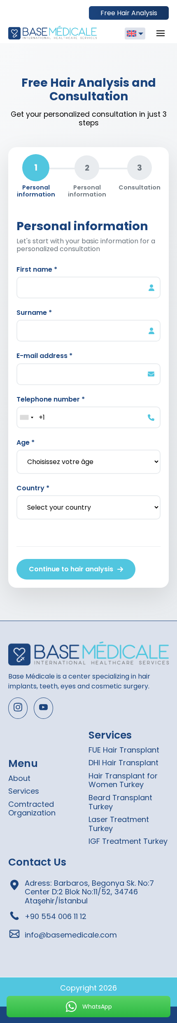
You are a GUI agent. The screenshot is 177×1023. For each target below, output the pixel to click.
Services (23, 791)
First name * (36, 269)
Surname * (34, 312)
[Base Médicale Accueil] (52, 33)
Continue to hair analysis (71, 569)
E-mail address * (44, 356)
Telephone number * (50, 399)
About (19, 778)
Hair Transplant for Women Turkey (123, 780)
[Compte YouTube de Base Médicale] (43, 707)
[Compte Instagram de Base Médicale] (18, 707)
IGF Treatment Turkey (128, 841)
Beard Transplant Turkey (120, 802)
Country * (32, 488)
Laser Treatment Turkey (118, 824)
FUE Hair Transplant (123, 750)
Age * (25, 442)
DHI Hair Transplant (123, 762)
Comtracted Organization (32, 808)
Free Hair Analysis (128, 13)
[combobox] (26, 417)
